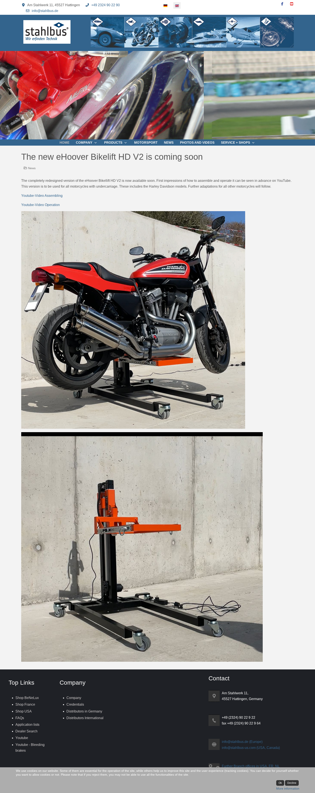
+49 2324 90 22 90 (105, 5)
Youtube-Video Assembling (42, 195)
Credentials (75, 704)
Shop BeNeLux (27, 698)
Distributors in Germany (84, 711)
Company (73, 698)
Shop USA (23, 711)
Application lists (27, 724)
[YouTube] (292, 4)
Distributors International (85, 718)
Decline (291, 782)
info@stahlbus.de (45, 11)
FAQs (19, 718)
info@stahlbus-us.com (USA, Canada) (251, 748)
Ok (280, 782)
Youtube (21, 738)
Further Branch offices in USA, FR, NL (251, 766)
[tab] (134, 130)
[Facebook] (282, 4)
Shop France (25, 704)
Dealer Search (26, 731)
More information (287, 788)
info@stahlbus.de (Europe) (242, 742)
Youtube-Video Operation (40, 205)
